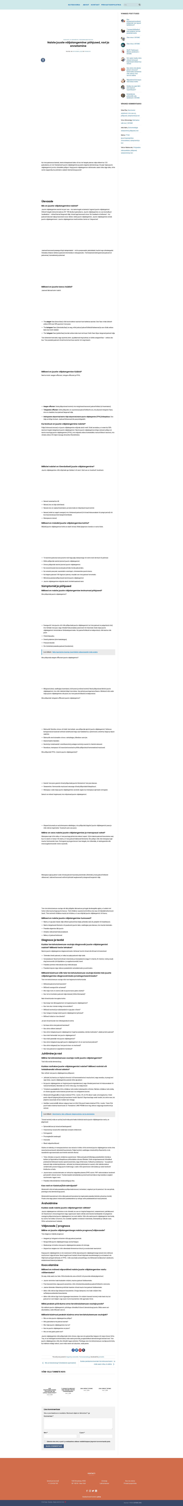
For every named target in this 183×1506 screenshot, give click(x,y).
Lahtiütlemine (104, 1483)
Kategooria (74, 5)
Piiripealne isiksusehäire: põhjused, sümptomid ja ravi (130, 150)
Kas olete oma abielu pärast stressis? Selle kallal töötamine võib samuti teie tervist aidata (134, 71)
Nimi (46, 1433)
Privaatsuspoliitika (111, 5)
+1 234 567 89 (53, 1483)
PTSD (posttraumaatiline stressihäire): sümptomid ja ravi (130, 139)
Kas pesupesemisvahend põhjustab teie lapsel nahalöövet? (49, 1391)
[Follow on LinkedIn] (96, 1491)
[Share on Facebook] (73, 1350)
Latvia (99, 1497)
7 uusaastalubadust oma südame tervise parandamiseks (68, 1390)
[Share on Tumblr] (83, 1350)
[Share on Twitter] (76, 1350)
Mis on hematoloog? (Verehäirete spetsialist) (60, 1363)
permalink (101, 1357)
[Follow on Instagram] (90, 1491)
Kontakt (95, 5)
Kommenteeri (48, 1416)
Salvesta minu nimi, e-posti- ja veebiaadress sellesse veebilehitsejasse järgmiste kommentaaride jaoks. (78, 1441)
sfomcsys (87, 51)
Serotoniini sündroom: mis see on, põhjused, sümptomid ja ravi (130, 113)
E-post (82, 1433)
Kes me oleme (130, 1481)
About (86, 5)
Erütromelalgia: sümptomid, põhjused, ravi (129, 129)
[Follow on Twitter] (93, 1491)
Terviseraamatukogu (86, 39)
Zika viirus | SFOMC (86, 1388)
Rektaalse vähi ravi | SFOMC (130, 121)
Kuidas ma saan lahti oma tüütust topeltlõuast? (133, 88)
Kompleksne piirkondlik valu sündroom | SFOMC (133, 96)
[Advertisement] (78, 25)
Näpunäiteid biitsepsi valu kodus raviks (134, 81)
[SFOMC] (53, 5)
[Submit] (139, 4)
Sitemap (104, 1481)
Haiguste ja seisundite (70, 39)
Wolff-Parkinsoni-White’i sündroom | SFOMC (133, 52)
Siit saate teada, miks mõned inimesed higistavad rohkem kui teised (134, 61)
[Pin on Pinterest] (80, 1350)
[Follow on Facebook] (87, 1491)
